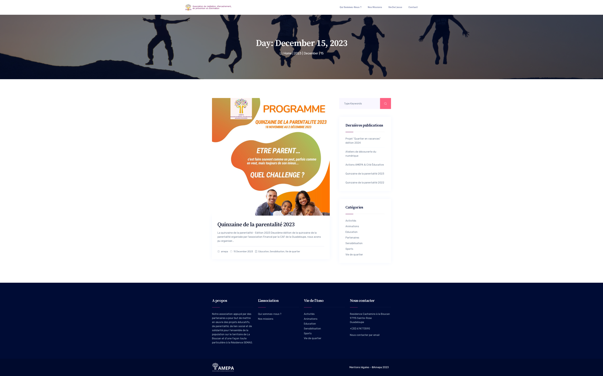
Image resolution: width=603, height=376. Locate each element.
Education (263, 251)
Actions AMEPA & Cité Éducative (364, 164)
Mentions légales (359, 367)
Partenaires (352, 237)
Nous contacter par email (365, 335)
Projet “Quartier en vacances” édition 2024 (362, 140)
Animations (352, 226)
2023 (298, 53)
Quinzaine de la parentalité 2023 (256, 224)
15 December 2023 (243, 251)
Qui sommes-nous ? (350, 7)
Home (287, 53)
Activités (350, 220)
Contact (413, 7)
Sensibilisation (277, 251)
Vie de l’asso (395, 7)
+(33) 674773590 (360, 328)
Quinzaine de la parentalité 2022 (364, 182)
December (311, 53)
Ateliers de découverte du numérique (360, 153)
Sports (349, 248)
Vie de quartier (292, 251)
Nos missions (375, 7)
